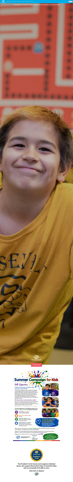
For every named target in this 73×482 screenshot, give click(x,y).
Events (23, 1)
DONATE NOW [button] (36, 364)
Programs (15, 1)
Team (26, 1)
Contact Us (32, 1)
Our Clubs (11, 1)
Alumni (28, 1)
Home (8, 1)
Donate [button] (70, 1)
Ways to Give (19, 1)
